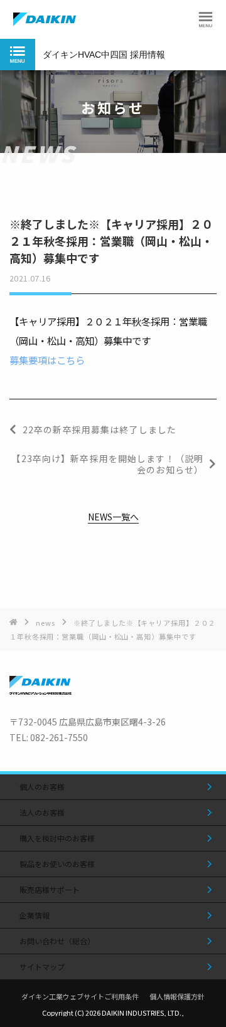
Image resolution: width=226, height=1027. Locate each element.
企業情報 (34, 915)
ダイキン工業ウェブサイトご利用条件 (80, 996)
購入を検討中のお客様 (57, 838)
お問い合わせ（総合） (57, 940)
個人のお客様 (42, 786)
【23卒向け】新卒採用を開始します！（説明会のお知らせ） (107, 464)
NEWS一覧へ (113, 517)
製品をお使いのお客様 (57, 863)
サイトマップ (42, 966)
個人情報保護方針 (177, 996)
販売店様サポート (49, 889)
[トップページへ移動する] (40, 690)
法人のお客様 (42, 812)
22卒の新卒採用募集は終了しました (99, 429)
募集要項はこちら (47, 360)
